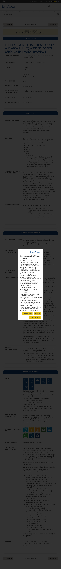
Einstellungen (27, 313)
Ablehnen (37, 313)
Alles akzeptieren (35, 317)
